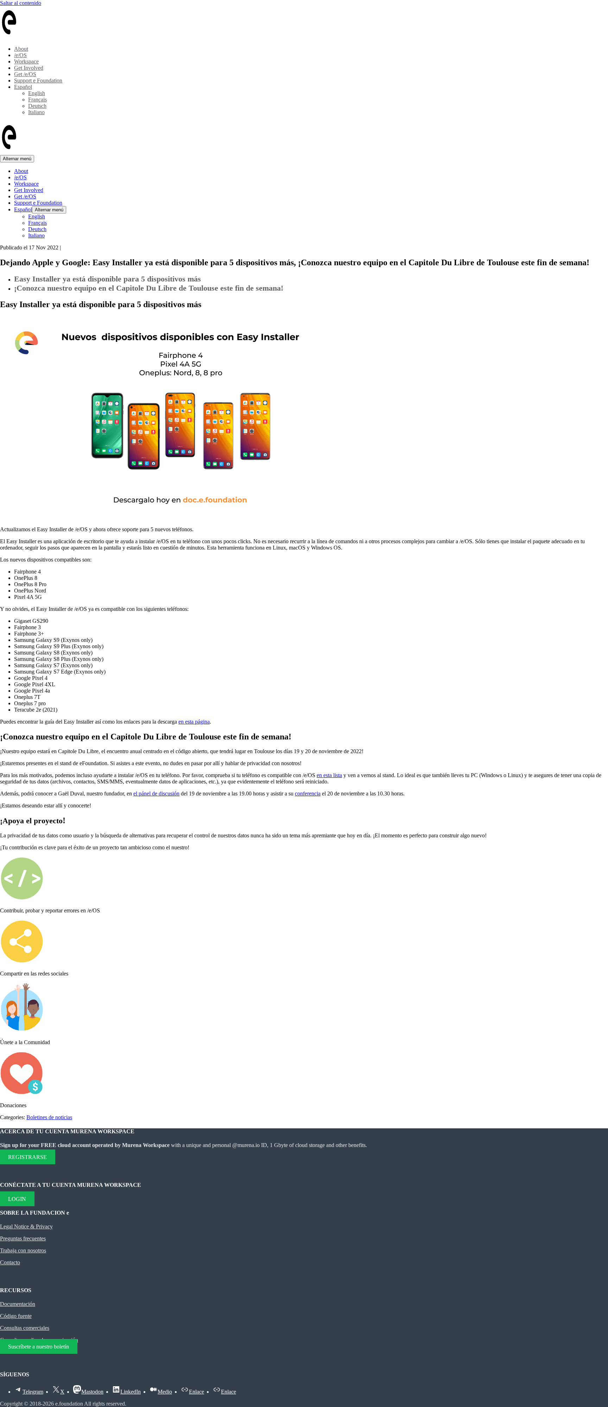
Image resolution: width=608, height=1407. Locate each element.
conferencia (308, 794)
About (21, 49)
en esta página (194, 722)
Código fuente (16, 1316)
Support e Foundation (38, 80)
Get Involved (28, 68)
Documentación (17, 1304)
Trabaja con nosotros (23, 1250)
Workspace (26, 61)
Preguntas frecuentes (23, 1238)
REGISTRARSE (27, 1157)
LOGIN (17, 1199)
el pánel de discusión (156, 794)
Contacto (10, 1262)
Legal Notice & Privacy (26, 1226)
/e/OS (20, 55)
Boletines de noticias (49, 1117)
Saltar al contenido (20, 3)
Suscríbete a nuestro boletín (38, 1346)
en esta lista (329, 775)
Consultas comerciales (24, 1328)
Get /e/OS (25, 74)
